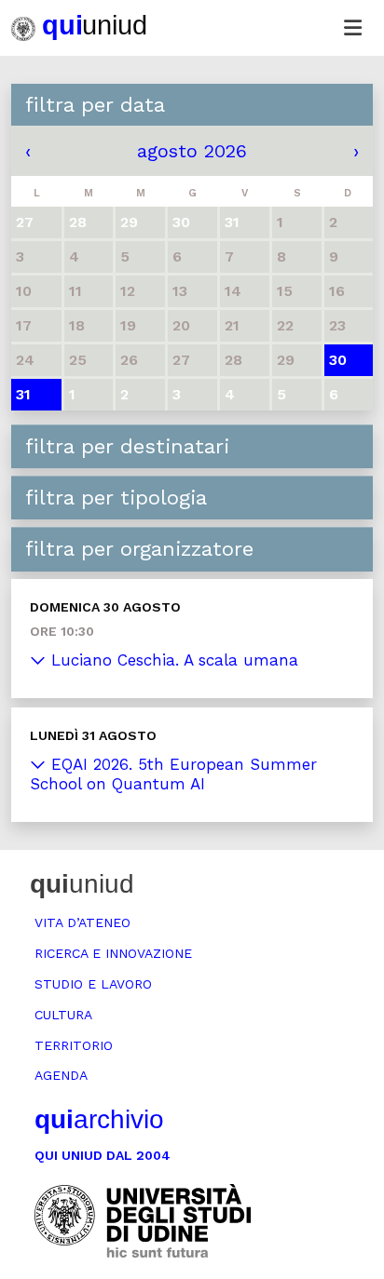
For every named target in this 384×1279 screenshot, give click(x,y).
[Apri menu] (352, 27)
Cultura (63, 1014)
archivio (99, 1119)
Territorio (73, 1045)
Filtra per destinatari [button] (127, 446)
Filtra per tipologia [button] (116, 497)
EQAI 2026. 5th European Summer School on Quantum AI (173, 774)
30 (338, 360)
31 (23, 394)
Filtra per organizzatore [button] (139, 548)
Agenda (61, 1075)
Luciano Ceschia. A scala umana (172, 660)
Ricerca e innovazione (113, 953)
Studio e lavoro (93, 983)
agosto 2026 (192, 151)
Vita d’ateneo (82, 922)
